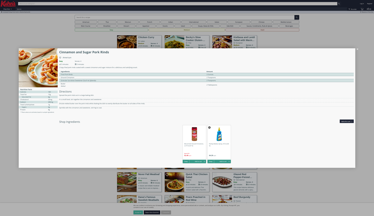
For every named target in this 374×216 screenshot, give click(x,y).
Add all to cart (345, 122)
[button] (194, 142)
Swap (186, 161)
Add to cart (198, 161)
